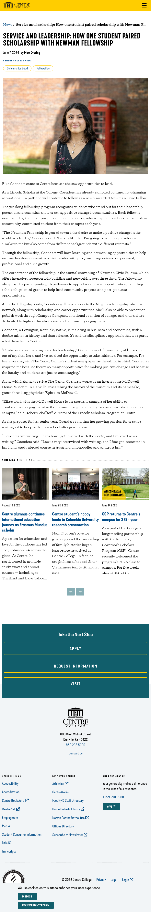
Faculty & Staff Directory (68, 800)
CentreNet (8, 809)
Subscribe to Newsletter (67, 835)
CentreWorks (60, 792)
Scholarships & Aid (17, 68)
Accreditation (10, 792)
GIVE (109, 806)
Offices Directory (63, 826)
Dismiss (27, 896)
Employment (10, 817)
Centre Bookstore (13, 800)
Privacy (101, 879)
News (7, 24)
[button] (144, 5)
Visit (76, 683)
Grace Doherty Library (66, 809)
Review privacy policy (35, 905)
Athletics (58, 784)
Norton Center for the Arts (68, 818)
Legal (113, 879)
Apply (75, 648)
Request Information (75, 666)
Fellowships (43, 68)
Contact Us (76, 753)
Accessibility (10, 783)
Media (6, 826)
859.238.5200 (75, 745)
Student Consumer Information (21, 834)
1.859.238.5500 (113, 797)
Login (125, 880)
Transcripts (9, 851)
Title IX (6, 843)
